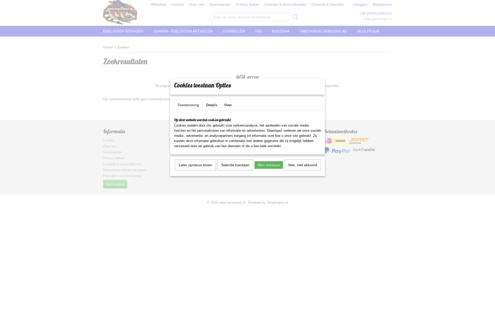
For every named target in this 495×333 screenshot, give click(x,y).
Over (228, 105)
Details (211, 105)
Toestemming (188, 105)
